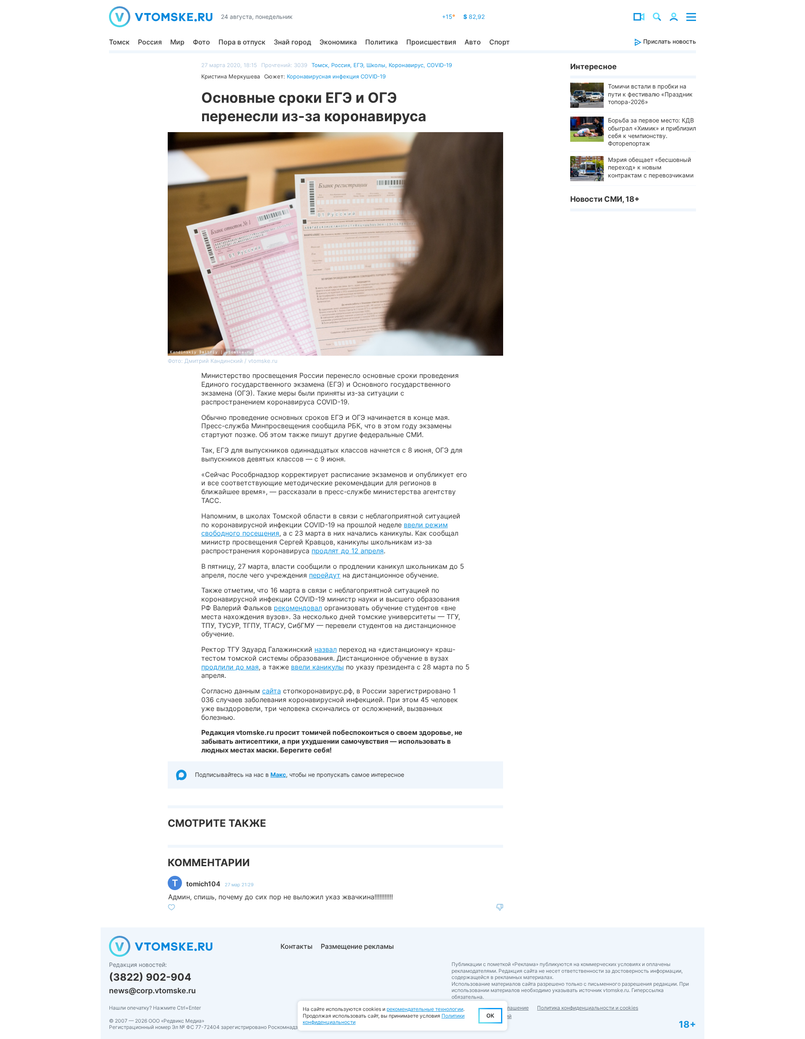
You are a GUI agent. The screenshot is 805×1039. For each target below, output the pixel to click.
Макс (278, 774)
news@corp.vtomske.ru (152, 990)
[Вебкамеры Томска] (639, 17)
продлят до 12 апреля (348, 551)
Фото (201, 42)
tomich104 (203, 884)
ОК (490, 1015)
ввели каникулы (317, 667)
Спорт (499, 42)
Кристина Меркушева (230, 76)
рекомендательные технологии (425, 1009)
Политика (381, 42)
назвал (325, 649)
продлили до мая (230, 667)
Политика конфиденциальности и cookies (587, 1008)
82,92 (474, 16)
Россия (150, 42)
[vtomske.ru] (161, 16)
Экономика (338, 42)
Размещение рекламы (357, 946)
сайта (271, 691)
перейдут (324, 575)
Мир (177, 42)
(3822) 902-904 (150, 977)
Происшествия (431, 42)
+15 (448, 16)
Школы (375, 65)
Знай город (292, 42)
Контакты (296, 946)
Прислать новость (668, 41)
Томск (119, 42)
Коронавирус (406, 65)
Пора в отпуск (241, 42)
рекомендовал (298, 608)
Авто (473, 42)
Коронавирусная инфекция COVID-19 (336, 76)
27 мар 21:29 (239, 885)
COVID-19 (439, 65)
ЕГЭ (358, 65)
